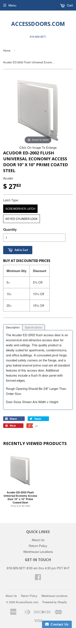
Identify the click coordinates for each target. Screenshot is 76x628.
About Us (38, 540)
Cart (69, 5)
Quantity (10, 229)
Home (6, 50)
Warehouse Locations (38, 551)
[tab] (12, 327)
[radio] (20, 208)
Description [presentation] (13, 327)
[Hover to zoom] (38, 110)
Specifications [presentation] (33, 327)
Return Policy (38, 545)
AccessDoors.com (38, 24)
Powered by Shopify (54, 602)
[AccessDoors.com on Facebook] (38, 578)
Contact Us (59, 624)
